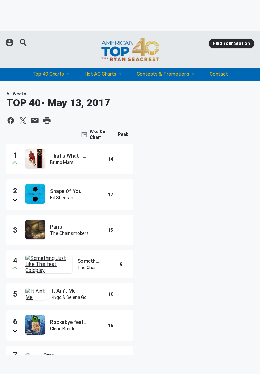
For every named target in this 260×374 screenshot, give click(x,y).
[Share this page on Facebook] (10, 120)
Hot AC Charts (100, 74)
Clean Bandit (63, 328)
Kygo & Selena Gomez (71, 297)
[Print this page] (46, 120)
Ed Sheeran (61, 197)
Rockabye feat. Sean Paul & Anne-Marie (69, 322)
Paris (56, 227)
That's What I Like (69, 156)
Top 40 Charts (48, 74)
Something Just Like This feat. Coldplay (88, 261)
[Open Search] (23, 42)
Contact (219, 74)
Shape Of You (65, 191)
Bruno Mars (62, 162)
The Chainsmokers (69, 233)
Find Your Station (231, 43)
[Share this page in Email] (34, 120)
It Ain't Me (63, 291)
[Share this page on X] (22, 120)
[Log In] (10, 42)
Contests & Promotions (163, 74)
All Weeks (16, 93)
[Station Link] (130, 49)
